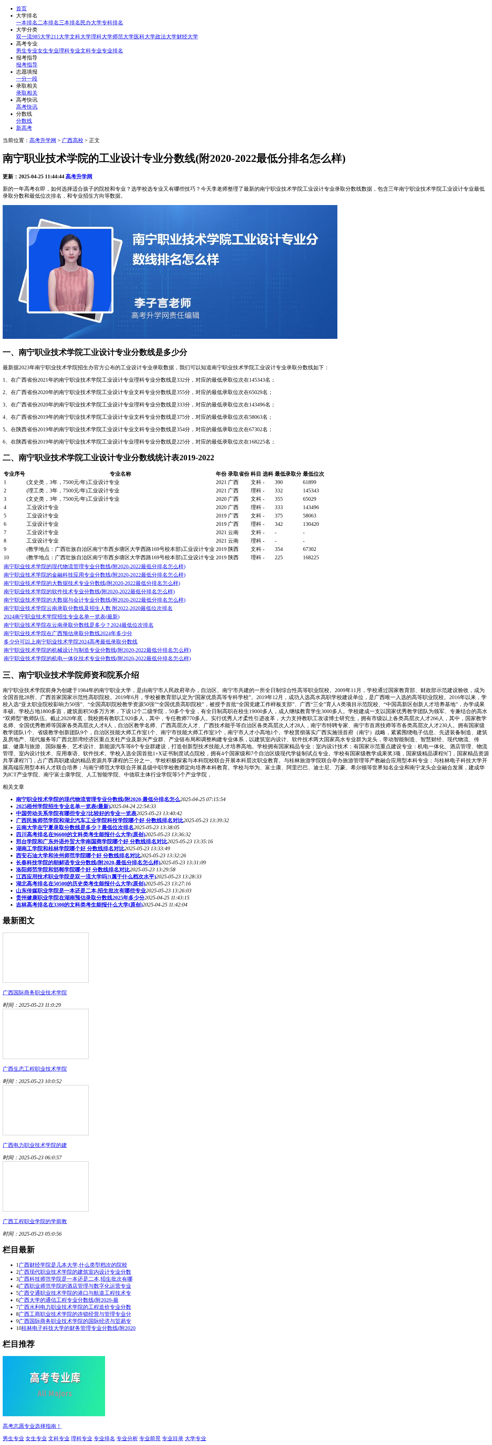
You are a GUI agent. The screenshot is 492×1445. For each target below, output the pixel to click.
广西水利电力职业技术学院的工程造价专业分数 (75, 1307)
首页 (21, 8)
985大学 (41, 36)
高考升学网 (42, 140)
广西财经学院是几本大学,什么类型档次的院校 (73, 1265)
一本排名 (26, 22)
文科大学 (80, 36)
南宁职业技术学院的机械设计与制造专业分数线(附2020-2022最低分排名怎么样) (97, 650)
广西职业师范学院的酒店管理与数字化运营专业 (75, 1286)
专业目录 (172, 1438)
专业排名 (112, 51)
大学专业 (195, 1438)
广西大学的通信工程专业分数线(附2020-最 (68, 1300)
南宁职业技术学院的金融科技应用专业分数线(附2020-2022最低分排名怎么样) (94, 575)
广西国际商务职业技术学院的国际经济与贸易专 (75, 1321)
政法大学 (166, 36)
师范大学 (123, 36)
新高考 (24, 128)
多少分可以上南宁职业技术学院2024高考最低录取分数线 (71, 642)
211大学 (60, 36)
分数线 (24, 121)
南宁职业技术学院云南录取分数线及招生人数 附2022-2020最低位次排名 (88, 608)
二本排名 (48, 22)
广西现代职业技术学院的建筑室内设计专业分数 (75, 1272)
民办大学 (91, 22)
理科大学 (101, 36)
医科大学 (144, 36)
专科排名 (112, 22)
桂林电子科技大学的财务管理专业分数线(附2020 (78, 1328)
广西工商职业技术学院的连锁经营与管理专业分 (75, 1314)
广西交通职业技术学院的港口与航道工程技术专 (75, 1293)
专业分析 (127, 1438)
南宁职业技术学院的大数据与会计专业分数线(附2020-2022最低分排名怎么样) (94, 600)
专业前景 (150, 1438)
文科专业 (91, 51)
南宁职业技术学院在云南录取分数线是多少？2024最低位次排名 (79, 625)
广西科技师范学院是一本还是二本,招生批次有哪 (76, 1279)
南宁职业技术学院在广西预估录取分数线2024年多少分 (68, 633)
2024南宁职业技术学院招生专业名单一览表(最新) (61, 616)
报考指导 (26, 65)
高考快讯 (26, 107)
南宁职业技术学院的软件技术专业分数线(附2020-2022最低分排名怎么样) (89, 591)
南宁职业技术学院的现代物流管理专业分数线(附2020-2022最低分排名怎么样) (94, 566)
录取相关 (26, 93)
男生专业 (26, 51)
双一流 (24, 36)
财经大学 (187, 36)
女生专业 (48, 51)
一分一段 (26, 79)
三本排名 (69, 22)
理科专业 (69, 51)
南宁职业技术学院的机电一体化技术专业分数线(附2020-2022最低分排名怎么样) (97, 658)
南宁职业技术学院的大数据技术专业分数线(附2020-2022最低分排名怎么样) (92, 583)
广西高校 (72, 140)
